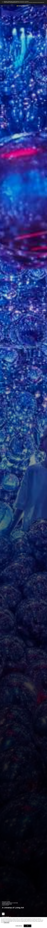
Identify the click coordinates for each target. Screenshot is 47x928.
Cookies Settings (18, 925)
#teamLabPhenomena (7, 903)
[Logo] (22, 6)
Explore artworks (5, 916)
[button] (40, 6)
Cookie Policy (6, 922)
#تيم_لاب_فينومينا (5, 904)
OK (27, 925)
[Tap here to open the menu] (2, 6)
